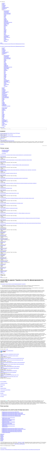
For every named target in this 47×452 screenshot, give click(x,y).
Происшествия (4, 8)
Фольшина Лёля (2, 245)
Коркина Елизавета (3, 248)
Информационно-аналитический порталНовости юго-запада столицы (8, 419)
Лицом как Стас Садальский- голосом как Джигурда (8, 173)
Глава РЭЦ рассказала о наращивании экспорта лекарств (9, 355)
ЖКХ (5, 16)
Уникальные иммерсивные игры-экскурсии (7, 140)
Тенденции (4, 5)
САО (5, 27)
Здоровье (3, 6)
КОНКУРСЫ (6, 21)
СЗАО (5, 77)
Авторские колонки (7, 43)
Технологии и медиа (7, 58)
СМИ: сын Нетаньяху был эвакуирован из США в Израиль (9, 368)
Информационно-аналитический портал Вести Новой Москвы (12, 430)
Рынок (5, 14)
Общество (3, 4)
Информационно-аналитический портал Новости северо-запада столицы (13, 414)
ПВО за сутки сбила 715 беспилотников (6, 134)
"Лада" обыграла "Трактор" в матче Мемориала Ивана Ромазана (10, 136)
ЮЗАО (5, 32)
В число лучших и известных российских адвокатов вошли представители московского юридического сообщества (18, 183)
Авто (5, 17)
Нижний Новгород (7, 37)
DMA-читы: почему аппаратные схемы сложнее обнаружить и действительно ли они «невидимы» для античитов (18, 169)
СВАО (5, 30)
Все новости (2, 43)
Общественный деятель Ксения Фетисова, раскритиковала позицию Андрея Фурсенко (14, 178)
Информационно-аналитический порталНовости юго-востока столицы (8, 423)
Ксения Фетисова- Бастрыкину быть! (6, 188)
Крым (5, 82)
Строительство (6, 12)
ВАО (5, 78)
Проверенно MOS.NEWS (6, 432)
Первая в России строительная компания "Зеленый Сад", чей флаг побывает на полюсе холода (15, 213)
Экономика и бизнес (5, 7)
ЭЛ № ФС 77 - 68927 (21, 442)
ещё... (3, 9)
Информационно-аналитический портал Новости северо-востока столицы (14, 429)
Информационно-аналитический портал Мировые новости (11, 415)
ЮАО (5, 28)
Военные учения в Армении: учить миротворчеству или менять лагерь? (11, 203)
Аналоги (5, 83)
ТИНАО (5, 29)
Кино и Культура (6, 10)
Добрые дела (6, 20)
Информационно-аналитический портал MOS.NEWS (10, 411)
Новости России (6, 23)
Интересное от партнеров (8, 22)
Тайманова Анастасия (3, 238)
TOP (4, 40)
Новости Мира (6, 68)
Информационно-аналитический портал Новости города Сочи (12, 431)
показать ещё (2, 138)
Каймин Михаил (3, 232)
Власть (3, 48)
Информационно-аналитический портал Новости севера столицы (12, 413)
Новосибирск (6, 36)
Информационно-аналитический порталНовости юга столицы (8, 421)
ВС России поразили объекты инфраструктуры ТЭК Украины (10, 133)
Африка (5, 24)
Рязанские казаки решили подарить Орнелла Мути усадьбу (9, 193)
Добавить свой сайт (44, 145)
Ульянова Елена (2, 242)
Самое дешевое (6, 39)
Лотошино (5, 41)
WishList (5, 19)
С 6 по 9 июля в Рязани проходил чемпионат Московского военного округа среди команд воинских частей (17, 198)
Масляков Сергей (3, 235)
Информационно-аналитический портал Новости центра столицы (12, 412)
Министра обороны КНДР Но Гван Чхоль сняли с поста (9, 376)
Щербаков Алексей (3, 170)
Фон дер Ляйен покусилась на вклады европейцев (8, 372)
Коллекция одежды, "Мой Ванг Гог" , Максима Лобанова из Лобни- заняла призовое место (14, 164)
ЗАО (4, 73)
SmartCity (3, 3)
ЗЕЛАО (5, 34)
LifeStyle (5, 63)
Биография (5, 25)
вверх (1, 352)
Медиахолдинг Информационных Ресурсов (18, 43)
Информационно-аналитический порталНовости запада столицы (8, 418)
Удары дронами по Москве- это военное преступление (8, 208)
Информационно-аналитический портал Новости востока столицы (12, 428)
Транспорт (4, 53)
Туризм (5, 15)
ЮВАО (5, 31)
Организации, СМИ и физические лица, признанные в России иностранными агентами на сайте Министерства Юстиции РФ (20, 449)
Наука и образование (7, 13)
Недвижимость (6, 11)
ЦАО (5, 26)
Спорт (5, 18)
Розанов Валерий (3, 156)
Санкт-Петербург (6, 35)
